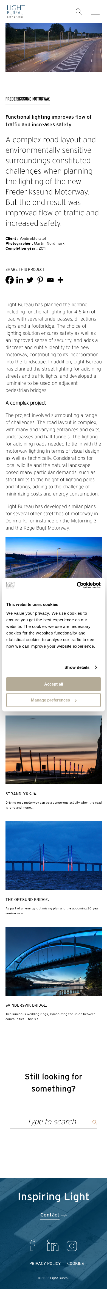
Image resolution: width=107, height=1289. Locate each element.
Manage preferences (50, 700)
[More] (60, 279)
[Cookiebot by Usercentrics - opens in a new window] (77, 585)
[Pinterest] (40, 279)
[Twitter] (29, 279)
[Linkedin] (19, 279)
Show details (76, 667)
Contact (50, 1215)
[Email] (50, 279)
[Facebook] (9, 279)
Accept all (53, 684)
